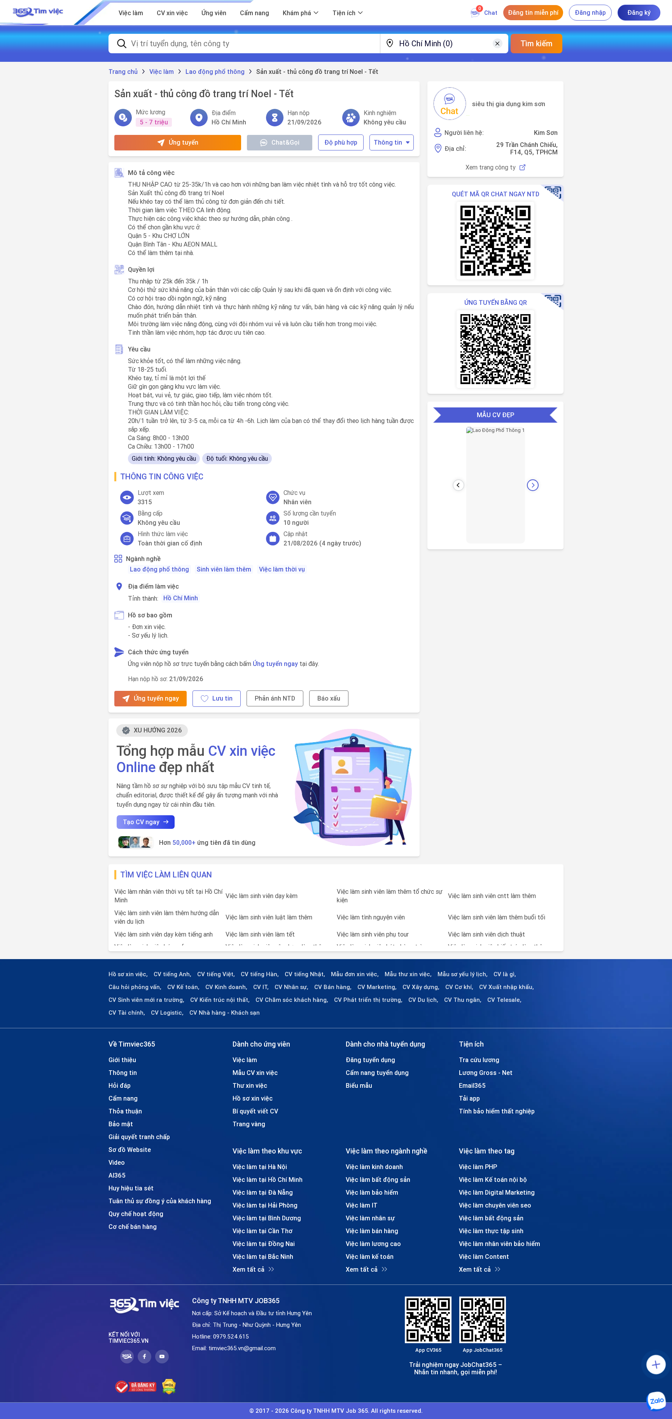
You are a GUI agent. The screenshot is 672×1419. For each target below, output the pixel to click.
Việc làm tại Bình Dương (267, 1218)
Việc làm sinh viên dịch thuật (486, 934)
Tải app (469, 1098)
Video (116, 1162)
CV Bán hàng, (333, 987)
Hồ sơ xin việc (253, 1098)
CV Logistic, (167, 1012)
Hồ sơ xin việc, (128, 974)
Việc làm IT (362, 1205)
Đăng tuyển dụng (370, 1059)
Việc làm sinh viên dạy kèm (262, 896)
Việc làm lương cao (373, 1243)
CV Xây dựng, (420, 987)
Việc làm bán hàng (372, 1230)
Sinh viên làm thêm (224, 569)
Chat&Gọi (285, 142)
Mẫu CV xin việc (255, 1072)
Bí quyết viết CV (255, 1111)
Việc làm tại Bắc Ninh (263, 1256)
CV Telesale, (504, 999)
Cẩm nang (254, 13)
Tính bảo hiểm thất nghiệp (497, 1111)
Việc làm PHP (478, 1166)
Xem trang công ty (491, 167)
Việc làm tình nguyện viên (371, 917)
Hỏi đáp (119, 1085)
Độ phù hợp (340, 142)
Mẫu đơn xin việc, (355, 974)
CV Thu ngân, (462, 999)
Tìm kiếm (536, 43)
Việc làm (131, 13)
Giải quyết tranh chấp (139, 1136)
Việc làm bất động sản (378, 1179)
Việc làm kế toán (370, 1256)
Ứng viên (213, 13)
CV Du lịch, (423, 999)
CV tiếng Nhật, (305, 974)
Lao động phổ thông (159, 569)
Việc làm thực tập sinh (491, 1230)
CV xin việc (172, 13)
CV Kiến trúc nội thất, (220, 999)
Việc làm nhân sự (370, 1218)
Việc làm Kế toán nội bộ (493, 1179)
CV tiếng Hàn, (260, 974)
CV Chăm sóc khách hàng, (292, 999)
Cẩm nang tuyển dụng (377, 1072)
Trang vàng (249, 1123)
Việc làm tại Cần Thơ (262, 1230)
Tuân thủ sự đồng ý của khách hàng (159, 1200)
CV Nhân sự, (291, 987)
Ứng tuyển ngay (275, 664)
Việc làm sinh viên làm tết (260, 934)
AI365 (117, 1175)
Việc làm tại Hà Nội (260, 1166)
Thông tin (388, 142)
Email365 (472, 1085)
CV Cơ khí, (459, 987)
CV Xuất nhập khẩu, (506, 987)
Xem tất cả (248, 1269)
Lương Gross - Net (486, 1072)
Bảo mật (120, 1123)
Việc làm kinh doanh (374, 1166)
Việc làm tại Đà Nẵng (263, 1192)
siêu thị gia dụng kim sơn (508, 104)
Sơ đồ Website (129, 1149)
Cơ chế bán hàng (132, 1226)
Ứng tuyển (183, 142)
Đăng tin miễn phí (533, 12)
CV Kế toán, (183, 987)
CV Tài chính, (126, 1012)
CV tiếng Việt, (216, 974)
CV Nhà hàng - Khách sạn (224, 1012)
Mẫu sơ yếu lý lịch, (463, 974)
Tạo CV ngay (141, 822)
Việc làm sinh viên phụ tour (373, 934)
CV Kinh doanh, (226, 987)
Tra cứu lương (479, 1059)
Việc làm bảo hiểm (372, 1192)
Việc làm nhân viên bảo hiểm (499, 1243)
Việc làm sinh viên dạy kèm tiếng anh (163, 934)
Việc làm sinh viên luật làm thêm (269, 917)
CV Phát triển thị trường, (368, 999)
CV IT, (261, 987)
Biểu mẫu (359, 1085)
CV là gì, (505, 974)
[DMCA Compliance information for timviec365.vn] (169, 1387)
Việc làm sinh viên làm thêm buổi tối (496, 917)
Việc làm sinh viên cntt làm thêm (492, 896)
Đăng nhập (590, 12)
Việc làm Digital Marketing (497, 1192)
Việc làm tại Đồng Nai (264, 1243)
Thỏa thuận (125, 1111)
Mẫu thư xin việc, (408, 974)
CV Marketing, (377, 987)
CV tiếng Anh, (172, 974)
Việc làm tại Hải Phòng (265, 1205)
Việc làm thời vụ (282, 569)
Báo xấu (328, 698)
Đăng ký (639, 12)
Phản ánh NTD (275, 698)
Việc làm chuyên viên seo (495, 1205)
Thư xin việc (250, 1085)
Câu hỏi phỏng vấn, (134, 987)
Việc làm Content (484, 1256)
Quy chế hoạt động (135, 1213)
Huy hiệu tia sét (131, 1188)
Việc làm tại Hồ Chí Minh (268, 1179)
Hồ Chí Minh (180, 598)
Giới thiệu (122, 1059)
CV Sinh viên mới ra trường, (146, 999)
